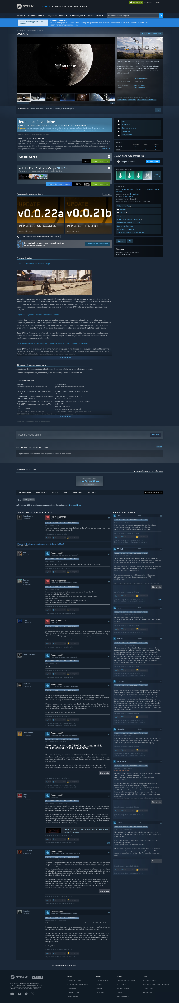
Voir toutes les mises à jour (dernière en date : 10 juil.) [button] (41, 236)
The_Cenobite (28, 732)
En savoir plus (91, 130)
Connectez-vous (23, 109)
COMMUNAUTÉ (59, 6)
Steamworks (71, 988)
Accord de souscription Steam (77, 984)
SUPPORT (84, 6)
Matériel (99, 988)
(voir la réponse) (22, 546)
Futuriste (143, 99)
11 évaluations (27, 555)
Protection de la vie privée (126, 980)
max (24, 552)
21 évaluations (27, 686)
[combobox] (133, 15)
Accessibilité (121, 984)
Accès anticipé (31, 30)
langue (158, 2)
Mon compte (147, 992)
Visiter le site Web (123, 206)
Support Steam (148, 988)
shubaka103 (27, 851)
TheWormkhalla (29, 654)
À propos (73, 6)
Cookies (119, 992)
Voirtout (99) (156, 175)
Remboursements (123, 996)
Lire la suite (105, 148)
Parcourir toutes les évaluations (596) (64, 965)
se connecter (148, 2)
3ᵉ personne (132, 99)
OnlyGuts (26, 684)
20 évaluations (27, 584)
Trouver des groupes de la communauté (131, 233)
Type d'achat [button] (41, 492)
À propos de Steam (74, 980)
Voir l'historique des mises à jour (128, 223)
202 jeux (25, 582)
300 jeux (25, 797)
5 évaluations (27, 518)
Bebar (25, 794)
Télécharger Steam (149, 980)
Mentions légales (123, 988)
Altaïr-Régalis (28, 516)
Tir (138, 99)
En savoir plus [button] (152, 162)
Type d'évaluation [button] (24, 492)
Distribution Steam (73, 992)
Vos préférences (157, 471)
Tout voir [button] (107, 194)
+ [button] (155, 99)
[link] (82, 184)
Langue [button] (53, 492)
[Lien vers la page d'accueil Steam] (25, 8)
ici (60, 454)
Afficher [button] (91, 492)
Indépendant (138, 189)
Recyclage (100, 992)
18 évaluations (27, 657)
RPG (144, 189)
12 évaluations (27, 622)
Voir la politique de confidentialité (129, 219)
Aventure (130, 189)
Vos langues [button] (28, 500)
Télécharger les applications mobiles (156, 984)
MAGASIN (46, 6)
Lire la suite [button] (104, 773)
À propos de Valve (102, 980)
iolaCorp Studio (139, 85)
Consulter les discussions (125, 229)
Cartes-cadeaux (72, 996)
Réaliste (150, 99)
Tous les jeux (20, 30)
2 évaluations (27, 913)
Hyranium (26, 911)
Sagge (25, 620)
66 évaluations (27, 799)
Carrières (99, 984)
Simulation (150, 189)
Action (124, 189)
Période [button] (64, 492)
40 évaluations (27, 853)
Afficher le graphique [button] (152, 492)
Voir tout (159, 446)
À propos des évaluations (141, 471)
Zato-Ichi (26, 580)
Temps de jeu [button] (78, 492)
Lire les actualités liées (125, 226)
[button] (21, 15)
